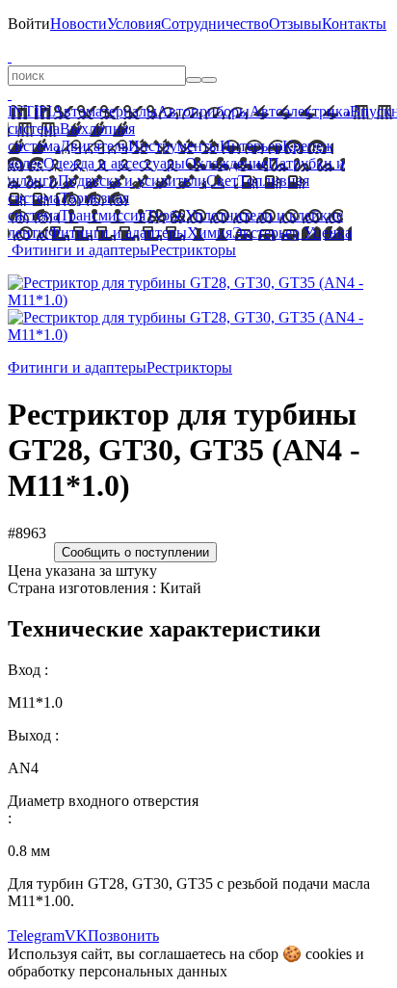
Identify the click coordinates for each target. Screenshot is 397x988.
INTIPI (30, 111)
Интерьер (251, 146)
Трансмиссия (103, 215)
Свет (222, 180)
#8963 (27, 533)
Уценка (326, 232)
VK (76, 935)
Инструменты (174, 146)
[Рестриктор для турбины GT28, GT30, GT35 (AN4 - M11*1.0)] (198, 300)
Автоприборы (203, 111)
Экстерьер (266, 232)
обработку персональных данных (117, 971)
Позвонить (123, 935)
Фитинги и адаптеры (117, 232)
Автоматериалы (104, 111)
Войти (29, 23)
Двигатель (94, 146)
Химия (209, 232)
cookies (328, 954)
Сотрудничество (215, 23)
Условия (134, 23)
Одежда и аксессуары (114, 163)
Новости (78, 23)
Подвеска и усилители (132, 180)
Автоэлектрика (300, 111)
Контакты (354, 23)
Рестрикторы (193, 250)
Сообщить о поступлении (135, 552)
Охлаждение (226, 163)
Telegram (36, 935)
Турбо (165, 215)
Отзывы (295, 23)
